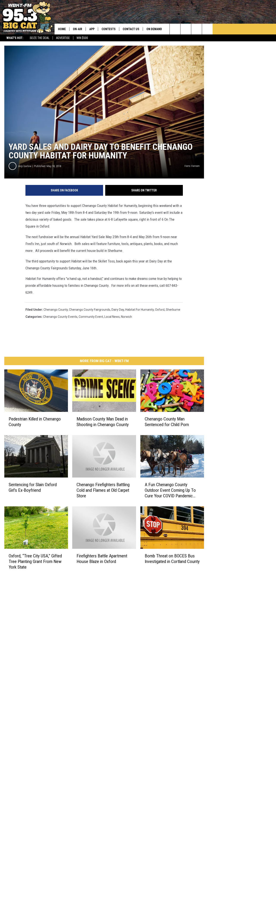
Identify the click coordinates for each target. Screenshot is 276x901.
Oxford (160, 309)
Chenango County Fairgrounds (89, 309)
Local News (112, 316)
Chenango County (56, 309)
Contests (109, 29)
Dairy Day (117, 309)
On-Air (77, 29)
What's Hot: (14, 38)
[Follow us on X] (207, 29)
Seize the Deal (39, 38)
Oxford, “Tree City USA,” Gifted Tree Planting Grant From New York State (35, 561)
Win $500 (82, 38)
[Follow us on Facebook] (196, 29)
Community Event (91, 316)
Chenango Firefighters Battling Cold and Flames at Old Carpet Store (103, 490)
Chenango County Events (60, 316)
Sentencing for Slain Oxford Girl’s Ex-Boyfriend (33, 487)
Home (62, 29)
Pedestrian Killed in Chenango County (35, 421)
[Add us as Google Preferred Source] (185, 29)
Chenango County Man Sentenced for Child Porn (167, 421)
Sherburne (173, 309)
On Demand (154, 29)
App (91, 29)
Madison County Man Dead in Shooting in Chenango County (103, 421)
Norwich (126, 316)
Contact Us (131, 29)
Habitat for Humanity (139, 309)
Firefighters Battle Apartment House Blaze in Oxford (102, 558)
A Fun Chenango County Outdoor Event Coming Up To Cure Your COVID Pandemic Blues (170, 490)
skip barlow (24, 166)
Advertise (63, 38)
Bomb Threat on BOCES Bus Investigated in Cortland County (172, 558)
